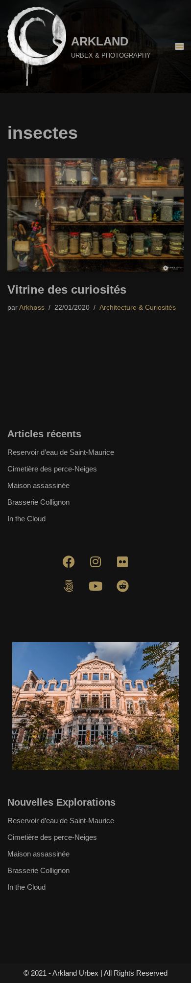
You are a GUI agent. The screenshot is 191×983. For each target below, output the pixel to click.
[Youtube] (95, 586)
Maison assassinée (38, 485)
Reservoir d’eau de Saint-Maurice (60, 452)
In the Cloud (26, 518)
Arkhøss (32, 307)
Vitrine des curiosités (66, 289)
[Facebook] (68, 561)
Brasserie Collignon (38, 502)
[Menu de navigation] (179, 46)
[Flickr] (122, 561)
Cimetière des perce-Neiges (52, 469)
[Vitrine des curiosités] (95, 215)
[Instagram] (95, 561)
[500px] (68, 586)
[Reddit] (122, 586)
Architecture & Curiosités (137, 307)
